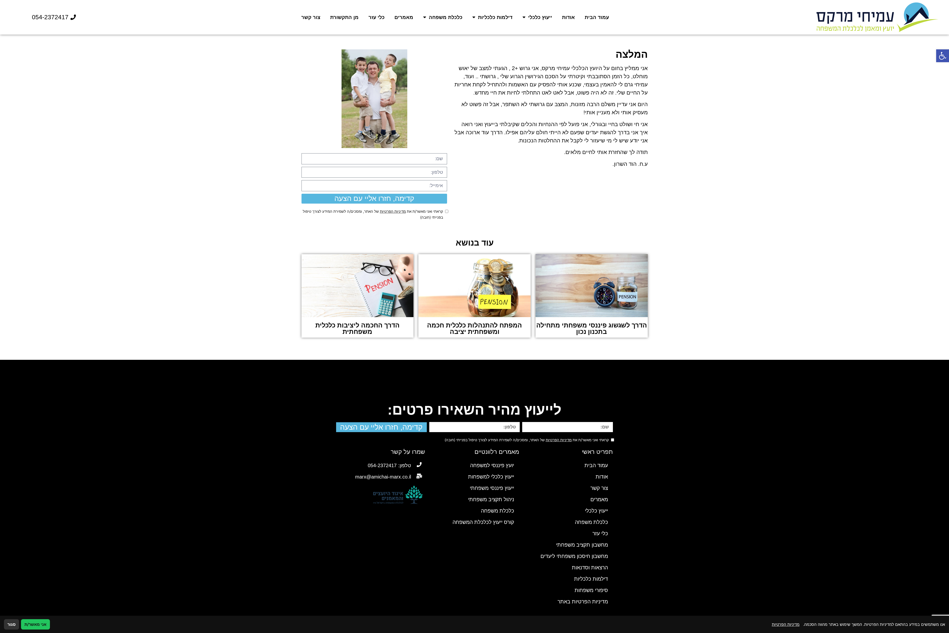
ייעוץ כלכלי (540, 17)
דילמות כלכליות (495, 17)
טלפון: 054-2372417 (389, 465)
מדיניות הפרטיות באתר (583, 601)
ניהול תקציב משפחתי (491, 499)
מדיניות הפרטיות (393, 211)
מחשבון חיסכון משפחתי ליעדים (574, 556)
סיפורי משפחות (591, 590)
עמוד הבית (597, 17)
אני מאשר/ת (35, 624)
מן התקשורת (344, 17)
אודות (568, 17)
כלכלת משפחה (445, 17)
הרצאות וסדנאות (590, 567)
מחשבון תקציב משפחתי (582, 545)
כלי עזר (376, 17)
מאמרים (403, 17)
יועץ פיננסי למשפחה (492, 465)
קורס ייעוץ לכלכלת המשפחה (483, 522)
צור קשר (310, 17)
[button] (942, 55)
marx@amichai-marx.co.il (383, 477)
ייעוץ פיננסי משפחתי (492, 488)
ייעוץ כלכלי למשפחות (491, 477)
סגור (11, 624)
